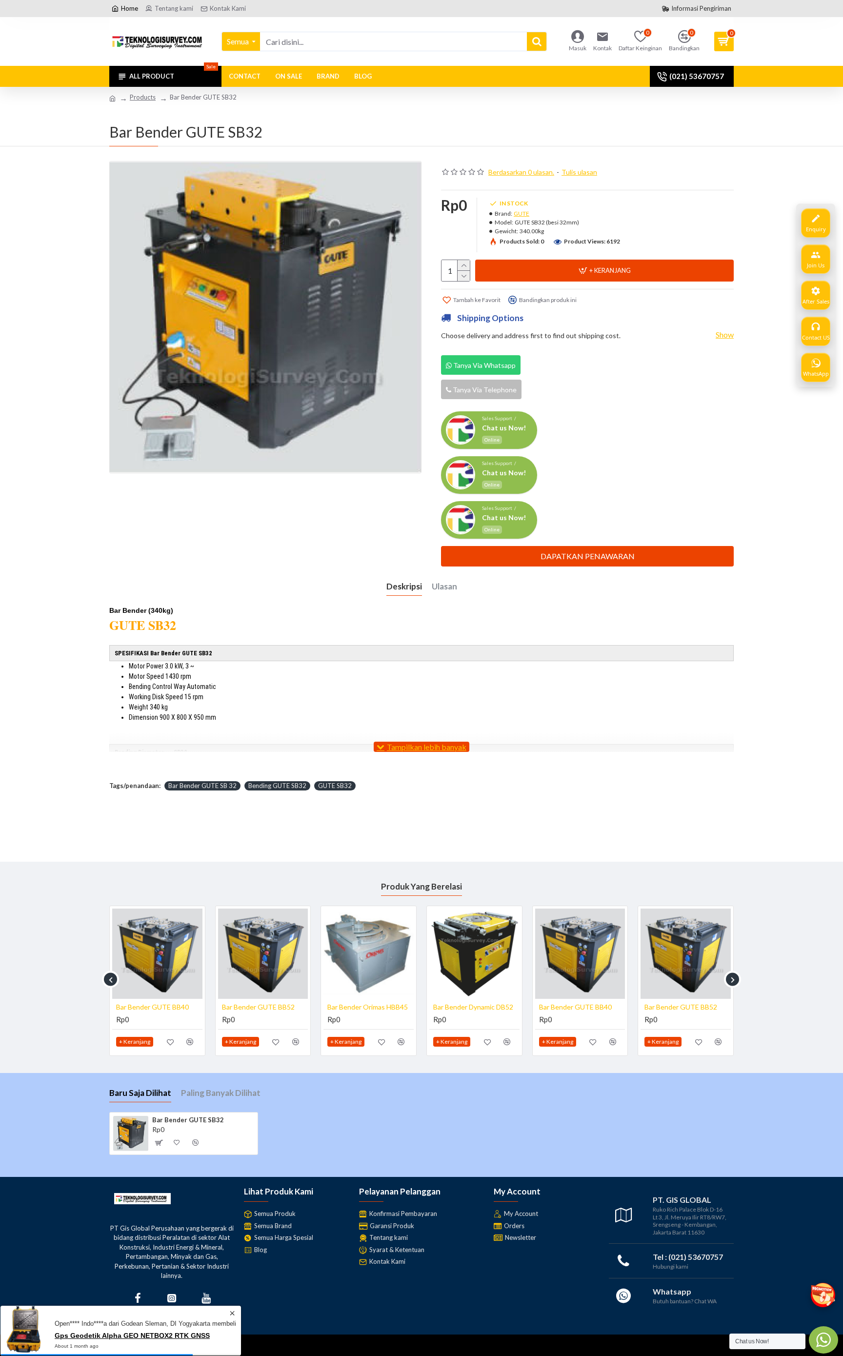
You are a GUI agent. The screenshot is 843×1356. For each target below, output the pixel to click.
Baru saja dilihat (140, 1093)
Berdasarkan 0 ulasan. (521, 172)
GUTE (521, 213)
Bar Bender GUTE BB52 (258, 1007)
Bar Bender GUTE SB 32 (202, 785)
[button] (110, 979)
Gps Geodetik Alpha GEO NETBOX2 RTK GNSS (132, 1340)
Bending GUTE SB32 (277, 785)
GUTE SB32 (335, 785)
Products (143, 97)
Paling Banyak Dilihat (221, 1093)
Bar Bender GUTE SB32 (188, 1120)
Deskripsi (404, 586)
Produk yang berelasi (421, 886)
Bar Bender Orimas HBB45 (367, 1007)
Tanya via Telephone (484, 389)
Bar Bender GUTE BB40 (152, 1007)
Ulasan (444, 586)
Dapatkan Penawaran (588, 556)
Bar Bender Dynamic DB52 (473, 1007)
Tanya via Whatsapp (484, 365)
